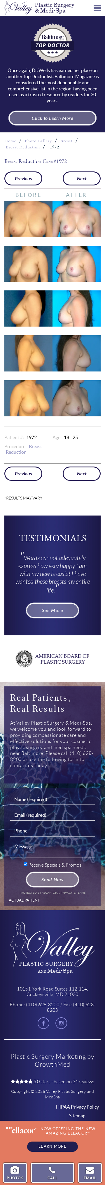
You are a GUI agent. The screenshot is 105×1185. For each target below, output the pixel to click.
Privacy (67, 892)
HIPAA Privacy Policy (77, 1106)
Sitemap (77, 1115)
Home (10, 141)
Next (82, 178)
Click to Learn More (52, 118)
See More (52, 610)
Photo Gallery (38, 141)
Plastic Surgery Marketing (48, 1056)
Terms (81, 892)
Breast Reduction (23, 147)
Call (52, 1178)
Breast (66, 141)
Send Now (52, 879)
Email (90, 1178)
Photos (15, 1178)
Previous (23, 178)
